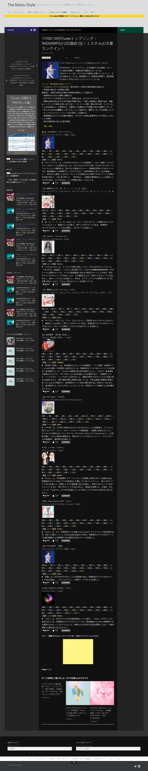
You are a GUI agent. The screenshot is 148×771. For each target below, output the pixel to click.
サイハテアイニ (65, 132)
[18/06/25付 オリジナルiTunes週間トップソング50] (11, 382)
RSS (85, 12)
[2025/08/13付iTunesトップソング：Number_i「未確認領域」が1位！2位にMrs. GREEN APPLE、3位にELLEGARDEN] (102, 693)
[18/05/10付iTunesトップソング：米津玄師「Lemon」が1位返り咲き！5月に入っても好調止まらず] (78, 693)
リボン (68, 588)
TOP (8, 12)
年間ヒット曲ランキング (36, 12)
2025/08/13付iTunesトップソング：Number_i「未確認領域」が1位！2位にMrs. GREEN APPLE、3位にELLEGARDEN (100, 713)
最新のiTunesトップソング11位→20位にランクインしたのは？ (74, 636)
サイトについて (18, 12)
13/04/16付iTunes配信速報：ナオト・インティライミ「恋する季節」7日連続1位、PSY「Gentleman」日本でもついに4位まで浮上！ (52, 689)
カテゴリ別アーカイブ (83, 746)
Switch (68, 501)
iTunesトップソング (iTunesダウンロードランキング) (61, 30)
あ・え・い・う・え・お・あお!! (73, 188)
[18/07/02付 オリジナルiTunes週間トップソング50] (11, 372)
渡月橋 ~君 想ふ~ (62, 335)
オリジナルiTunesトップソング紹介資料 (60, 113)
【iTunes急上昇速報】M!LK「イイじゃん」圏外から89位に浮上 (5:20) (74, 16)
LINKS (92, 12)
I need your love (61, 236)
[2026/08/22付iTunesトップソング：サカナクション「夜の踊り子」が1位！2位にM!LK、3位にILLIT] (11, 227)
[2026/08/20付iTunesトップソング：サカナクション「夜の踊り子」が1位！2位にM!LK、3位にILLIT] (11, 257)
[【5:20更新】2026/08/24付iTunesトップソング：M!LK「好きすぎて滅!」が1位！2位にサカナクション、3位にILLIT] (11, 197)
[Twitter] (31, 30)
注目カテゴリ (75, 12)
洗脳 (60, 546)
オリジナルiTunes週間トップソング (58, 110)
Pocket (76, 58)
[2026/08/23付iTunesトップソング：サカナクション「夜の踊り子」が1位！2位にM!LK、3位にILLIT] (11, 212)
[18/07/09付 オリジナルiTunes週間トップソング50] (11, 361)
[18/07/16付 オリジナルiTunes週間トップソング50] (11, 351)
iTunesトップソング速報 (57, 12)
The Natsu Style (21, 5)
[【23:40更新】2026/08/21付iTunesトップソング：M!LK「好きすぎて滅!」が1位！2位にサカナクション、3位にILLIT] (11, 242)
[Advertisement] (74, 21)
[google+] (34, 30)
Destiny (60, 447)
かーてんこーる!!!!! (67, 290)
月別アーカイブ (13, 746)
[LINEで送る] (46, 58)
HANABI (61, 397)
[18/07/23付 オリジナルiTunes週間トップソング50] (11, 341)
